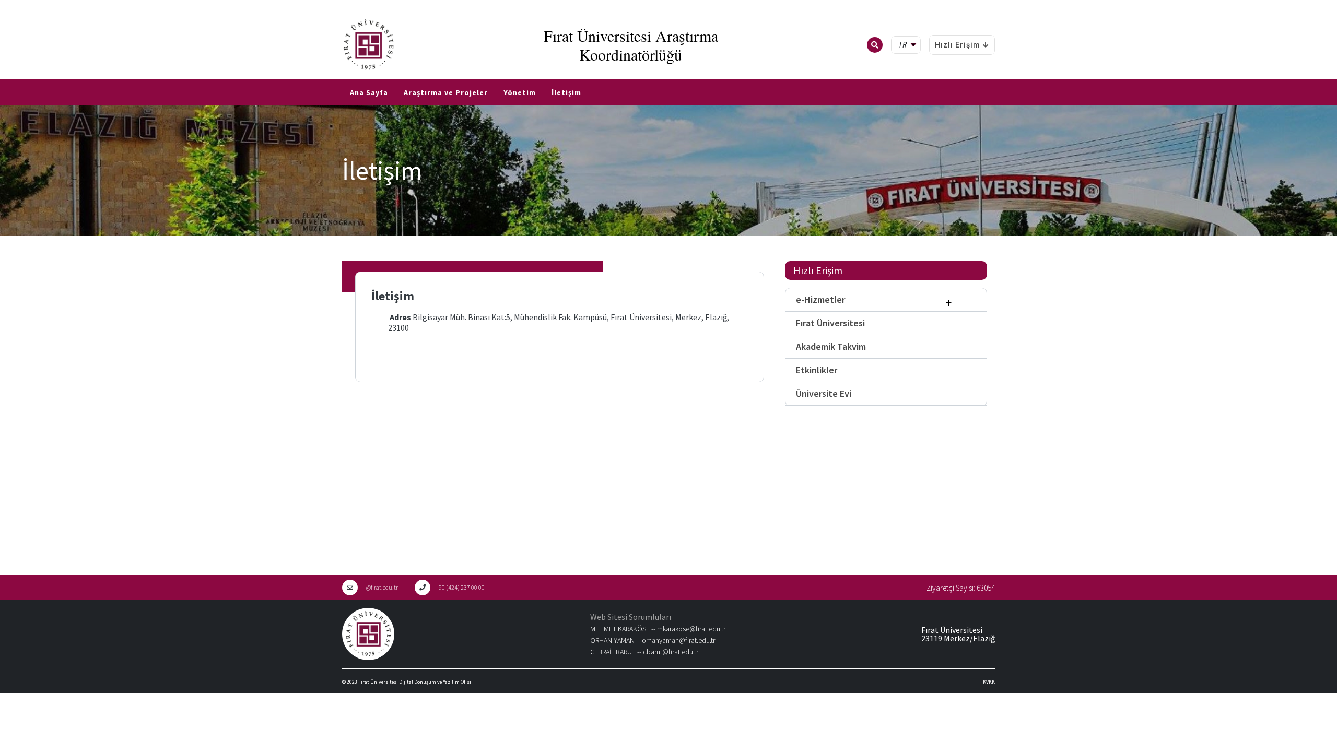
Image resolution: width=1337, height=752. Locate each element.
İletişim (566, 92)
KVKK (989, 681)
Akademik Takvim (831, 346)
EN (19, 75)
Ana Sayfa (369, 92)
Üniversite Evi (823, 393)
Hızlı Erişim (957, 45)
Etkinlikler (816, 370)
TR (5, 75)
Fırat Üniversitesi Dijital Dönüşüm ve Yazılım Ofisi (414, 681)
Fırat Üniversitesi (830, 323)
